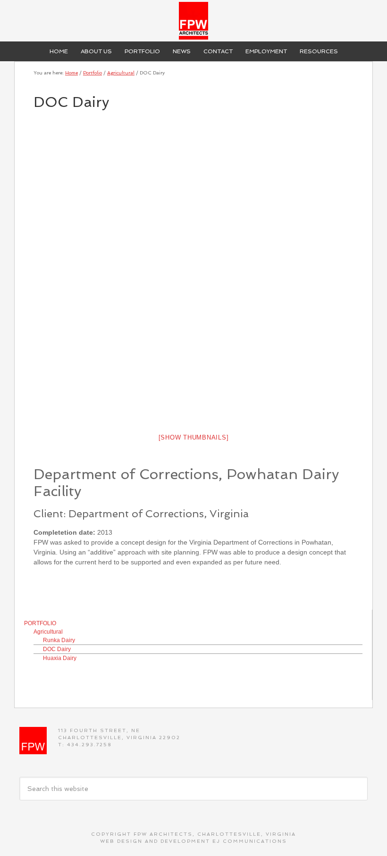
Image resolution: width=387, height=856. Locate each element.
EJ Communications (249, 841)
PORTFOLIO (40, 623)
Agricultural (48, 631)
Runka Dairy (59, 640)
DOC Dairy (57, 649)
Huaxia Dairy (59, 658)
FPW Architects (193, 20)
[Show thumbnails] (194, 437)
